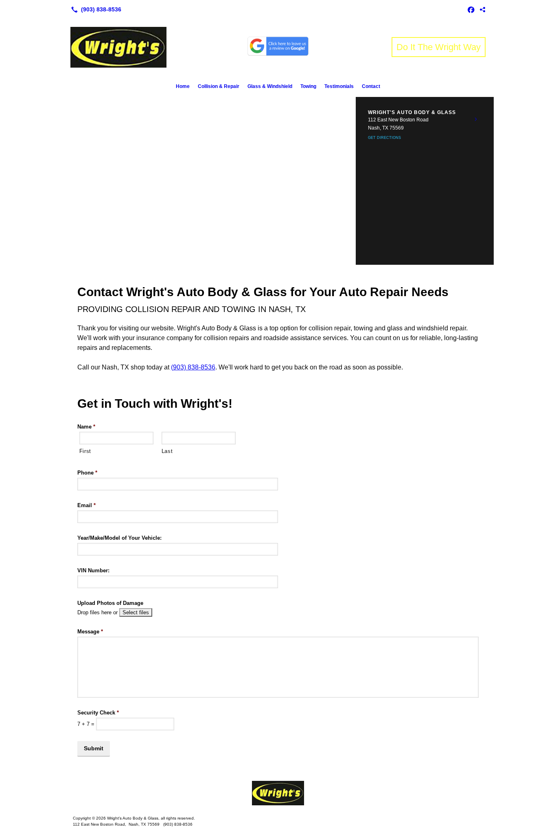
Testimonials (339, 86)
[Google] (482, 9)
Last (167, 451)
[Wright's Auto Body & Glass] (278, 793)
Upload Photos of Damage (110, 603)
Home (183, 86)
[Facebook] (471, 9)
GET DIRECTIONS (384, 138)
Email (86, 505)
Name (86, 426)
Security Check (98, 712)
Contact (371, 86)
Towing (308, 86)
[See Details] (476, 119)
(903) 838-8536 (193, 367)
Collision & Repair (218, 86)
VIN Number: (93, 570)
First (85, 451)
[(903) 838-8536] (94, 9)
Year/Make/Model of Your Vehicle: (119, 538)
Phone (87, 472)
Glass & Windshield (269, 86)
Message (90, 631)
